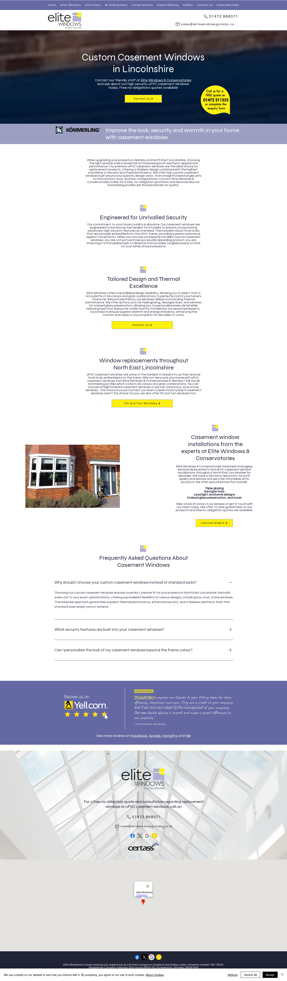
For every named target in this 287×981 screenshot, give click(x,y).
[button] (228, 5)
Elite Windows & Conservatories (166, 80)
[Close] (282, 975)
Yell (188, 736)
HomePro (170, 736)
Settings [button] (233, 975)
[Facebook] (132, 836)
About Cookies (155, 975)
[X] (140, 836)
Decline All (250, 975)
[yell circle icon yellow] (154, 836)
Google (155, 736)
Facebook (139, 736)
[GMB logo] (147, 836)
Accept (270, 975)
